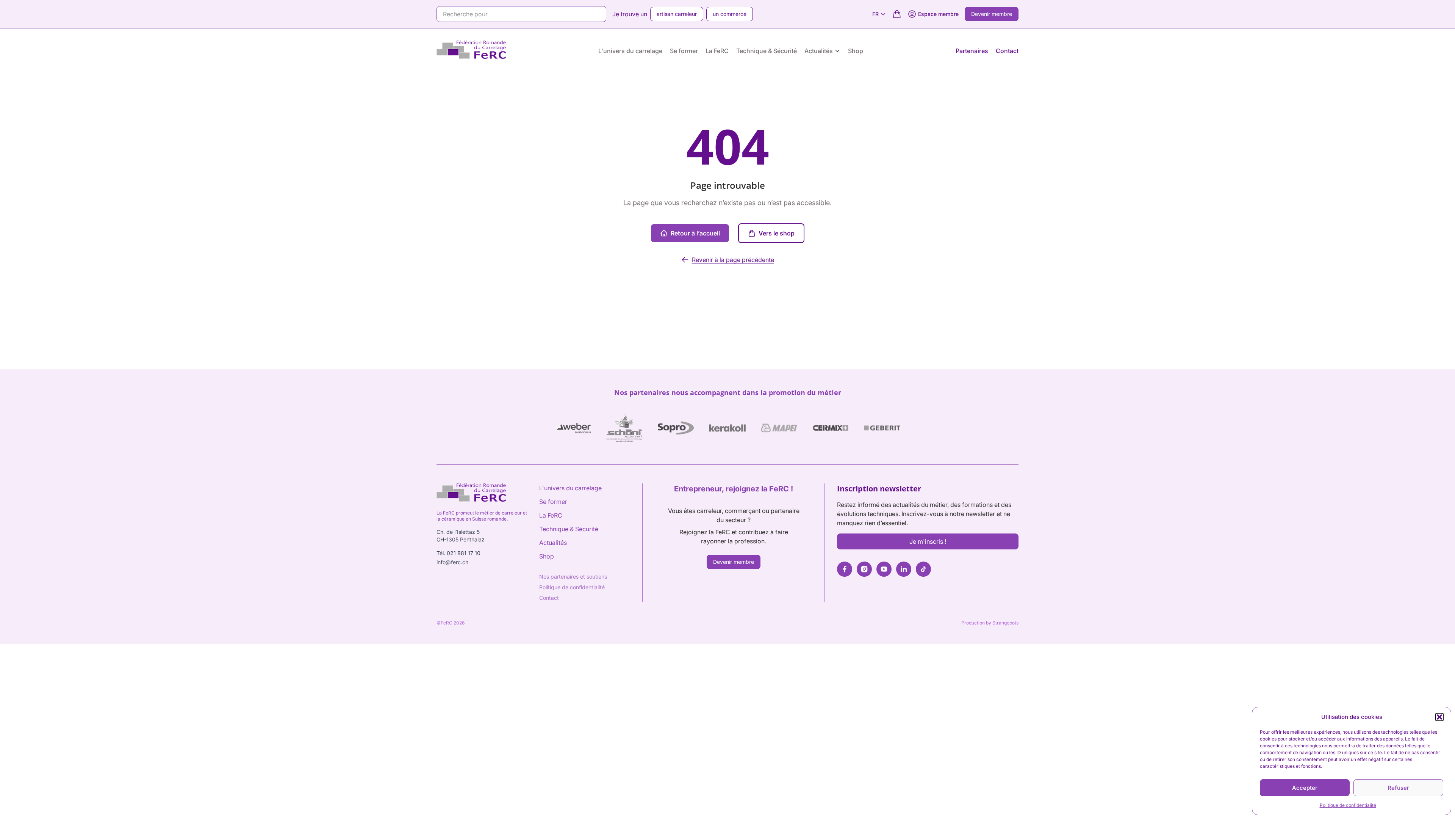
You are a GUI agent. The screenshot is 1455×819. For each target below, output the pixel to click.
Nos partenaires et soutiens (573, 576)
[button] (1439, 717)
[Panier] (896, 14)
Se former (684, 51)
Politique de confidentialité (1348, 805)
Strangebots (1005, 623)
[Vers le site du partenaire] (573, 428)
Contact (1007, 51)
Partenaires (972, 51)
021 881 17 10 (463, 553)
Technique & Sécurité (766, 51)
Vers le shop (777, 233)
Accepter (1304, 787)
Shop (855, 51)
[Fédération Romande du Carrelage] (471, 51)
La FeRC (717, 51)
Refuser (1398, 787)
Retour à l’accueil (695, 233)
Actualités (818, 51)
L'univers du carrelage (630, 51)
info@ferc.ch (452, 562)
